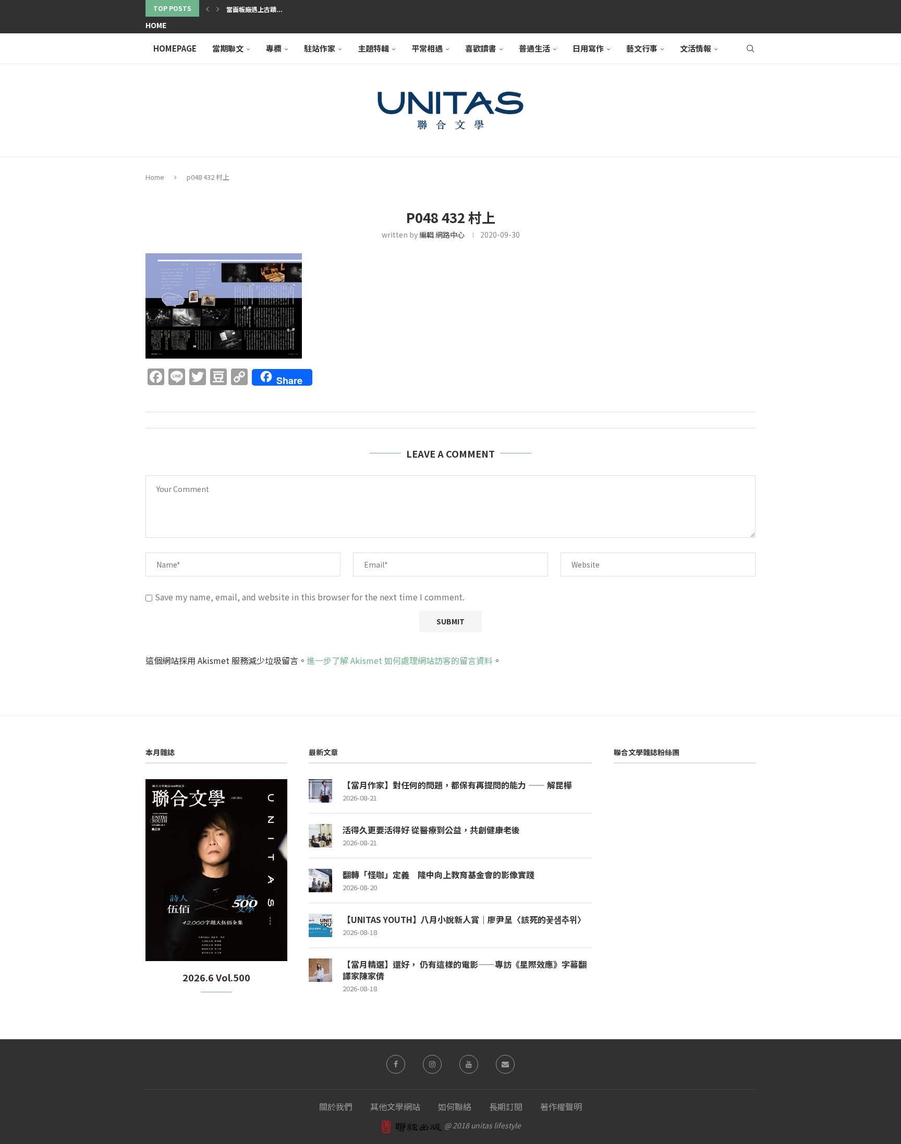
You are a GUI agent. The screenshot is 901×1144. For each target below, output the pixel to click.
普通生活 (534, 48)
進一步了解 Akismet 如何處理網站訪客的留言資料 (400, 660)
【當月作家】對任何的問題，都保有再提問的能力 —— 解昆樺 (457, 785)
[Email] (505, 1064)
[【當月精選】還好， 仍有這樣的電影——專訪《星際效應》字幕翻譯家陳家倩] (320, 970)
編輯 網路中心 (442, 234)
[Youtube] (468, 1064)
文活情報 (695, 48)
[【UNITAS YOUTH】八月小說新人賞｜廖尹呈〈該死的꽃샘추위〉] (320, 925)
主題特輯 (373, 48)
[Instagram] (432, 1064)
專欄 (274, 48)
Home (155, 25)
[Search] (750, 48)
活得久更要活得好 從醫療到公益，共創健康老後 (431, 829)
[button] (207, 8)
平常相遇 (427, 48)
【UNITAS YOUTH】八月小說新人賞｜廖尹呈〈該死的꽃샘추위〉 (464, 919)
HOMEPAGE (175, 48)
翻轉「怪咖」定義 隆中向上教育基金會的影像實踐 (438, 874)
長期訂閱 (505, 1106)
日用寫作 (588, 48)
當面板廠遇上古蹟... (254, 9)
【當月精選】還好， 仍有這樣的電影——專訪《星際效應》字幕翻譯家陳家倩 (465, 970)
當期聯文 (227, 48)
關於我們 (335, 1106)
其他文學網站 (395, 1106)
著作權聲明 (561, 1106)
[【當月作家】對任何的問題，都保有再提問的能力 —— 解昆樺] (320, 791)
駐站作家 (319, 48)
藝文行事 (642, 48)
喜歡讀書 (480, 48)
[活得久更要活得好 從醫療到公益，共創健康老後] (320, 835)
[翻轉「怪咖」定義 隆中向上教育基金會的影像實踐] (320, 880)
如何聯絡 (454, 1106)
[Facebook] (395, 1064)
